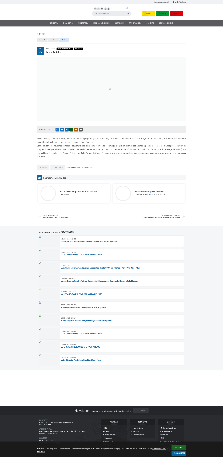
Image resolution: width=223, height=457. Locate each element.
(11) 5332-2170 (46, 440)
